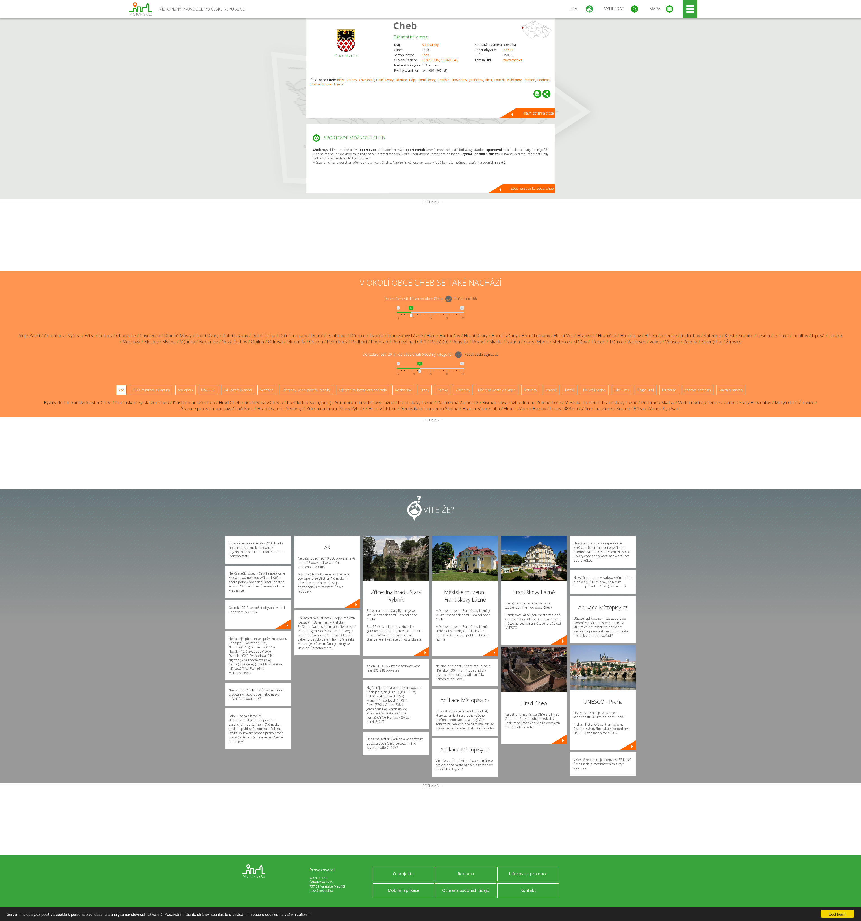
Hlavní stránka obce (538, 113)
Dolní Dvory (385, 80)
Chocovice (126, 336)
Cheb (405, 25)
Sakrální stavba (731, 390)
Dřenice (401, 80)
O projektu (403, 873)
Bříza (341, 80)
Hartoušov (449, 336)
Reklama (466, 873)
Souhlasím (837, 914)
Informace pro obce (528, 873)
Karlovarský (430, 44)
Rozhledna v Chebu (263, 402)
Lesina (763, 336)
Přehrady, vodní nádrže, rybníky (305, 390)
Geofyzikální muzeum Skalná (429, 408)
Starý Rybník (536, 342)
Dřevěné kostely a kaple (497, 390)
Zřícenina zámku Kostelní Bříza (613, 408)
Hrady (424, 390)
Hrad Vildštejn (382, 408)
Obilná (257, 342)
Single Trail (645, 390)
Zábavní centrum (697, 390)
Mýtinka (187, 342)
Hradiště (443, 80)
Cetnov (352, 80)
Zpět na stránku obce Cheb (532, 188)
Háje (412, 80)
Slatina (513, 342)
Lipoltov (800, 336)
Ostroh (316, 342)
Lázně (570, 390)
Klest (488, 80)
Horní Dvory (426, 80)
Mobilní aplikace (403, 890)
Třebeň (598, 342)
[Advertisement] (430, 237)
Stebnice (561, 342)
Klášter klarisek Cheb (194, 402)
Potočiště (439, 342)
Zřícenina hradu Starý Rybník (335, 408)
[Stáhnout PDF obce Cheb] (537, 94)
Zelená (690, 342)
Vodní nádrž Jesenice (699, 402)
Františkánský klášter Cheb (142, 402)
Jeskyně (551, 390)
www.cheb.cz (512, 60)
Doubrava (336, 336)
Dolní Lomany (293, 336)
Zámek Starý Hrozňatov (747, 402)
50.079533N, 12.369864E (440, 60)
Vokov (655, 342)
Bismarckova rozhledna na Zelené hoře (521, 402)
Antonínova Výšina (62, 336)
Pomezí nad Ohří (409, 342)
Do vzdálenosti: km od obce (413, 298)
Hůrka (651, 336)
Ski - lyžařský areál (238, 390)
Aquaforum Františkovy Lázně (364, 402)
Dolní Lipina (263, 336)
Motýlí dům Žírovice (794, 402)
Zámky (442, 390)
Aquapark (185, 390)
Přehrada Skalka (657, 402)
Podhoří (529, 80)
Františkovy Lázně (405, 336)
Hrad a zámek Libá (481, 408)
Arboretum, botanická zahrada (362, 390)
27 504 (508, 50)
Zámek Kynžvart (664, 408)
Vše (121, 390)
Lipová (818, 336)
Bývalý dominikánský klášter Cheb (77, 402)
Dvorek (377, 336)
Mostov (151, 342)
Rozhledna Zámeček (457, 402)
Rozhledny (403, 390)
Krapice (745, 336)
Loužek (499, 80)
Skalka (315, 84)
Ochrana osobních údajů (465, 890)
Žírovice (733, 342)
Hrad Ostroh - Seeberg (279, 408)
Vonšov (672, 342)
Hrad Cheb (230, 402)
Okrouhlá (296, 342)
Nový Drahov (234, 342)
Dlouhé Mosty (178, 336)
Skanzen (266, 390)
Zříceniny (463, 390)
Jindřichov (476, 80)
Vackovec (636, 342)
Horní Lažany (504, 336)
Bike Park (621, 390)
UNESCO (208, 390)
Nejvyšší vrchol (594, 390)
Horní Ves (563, 336)
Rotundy (530, 390)
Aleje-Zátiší (29, 336)
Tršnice (338, 84)
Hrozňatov (459, 80)
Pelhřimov (514, 80)
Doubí (317, 336)
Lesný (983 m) (564, 408)
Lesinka (781, 336)
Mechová (131, 342)
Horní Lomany (536, 336)
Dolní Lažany (235, 336)
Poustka (460, 342)
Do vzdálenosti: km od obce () (407, 354)
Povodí (479, 342)
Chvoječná (366, 80)
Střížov (327, 84)
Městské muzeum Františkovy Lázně (601, 402)
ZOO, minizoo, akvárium (151, 390)
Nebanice (208, 342)
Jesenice (669, 336)
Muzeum (669, 390)
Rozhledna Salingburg (309, 402)
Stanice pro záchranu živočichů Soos (217, 408)
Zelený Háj (711, 342)
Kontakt (528, 890)
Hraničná (607, 336)
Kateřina (712, 336)
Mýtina (169, 342)
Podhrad (543, 80)
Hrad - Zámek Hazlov (525, 408)
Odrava (275, 342)
